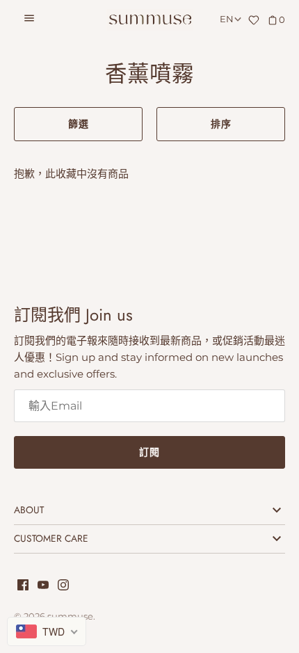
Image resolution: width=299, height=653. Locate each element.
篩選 (78, 124)
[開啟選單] (29, 20)
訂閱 (149, 452)
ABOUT (29, 510)
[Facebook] (23, 586)
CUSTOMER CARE (51, 538)
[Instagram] (63, 586)
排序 (221, 124)
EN (227, 19)
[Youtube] (43, 586)
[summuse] (149, 20)
